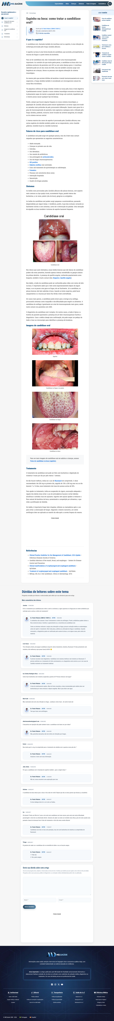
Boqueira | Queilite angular (62, 278)
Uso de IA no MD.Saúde (35, 1002)
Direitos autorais (57, 1002)
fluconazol (58, 481)
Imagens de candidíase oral (9, 29)
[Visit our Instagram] (55, 984)
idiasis (73, 566)
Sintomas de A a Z (79, 1002)
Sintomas (81, 4)
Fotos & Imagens (91, 4)
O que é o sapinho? (8, 18)
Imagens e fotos (101, 1002)
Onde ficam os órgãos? (101, 999)
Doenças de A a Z (79, 999)
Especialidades (59, 4)
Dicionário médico (101, 996)
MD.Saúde (27, 13)
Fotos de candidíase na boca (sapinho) (43, 461)
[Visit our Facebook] (52, 984)
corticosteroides (47, 157)
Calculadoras (102, 4)
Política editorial (35, 996)
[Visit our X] (58, 984)
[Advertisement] (55, 531)
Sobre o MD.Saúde (13, 996)
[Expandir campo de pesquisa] (110, 3)
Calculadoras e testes (101, 1005)
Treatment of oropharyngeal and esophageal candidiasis (48, 571)
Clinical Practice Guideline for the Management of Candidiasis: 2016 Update (55, 555)
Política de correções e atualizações (35, 999)
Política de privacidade (57, 999)
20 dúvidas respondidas (44, 33)
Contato (13, 1002)
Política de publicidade (57, 996)
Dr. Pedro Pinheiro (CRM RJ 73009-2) (51, 28)
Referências (7, 37)
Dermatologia (33, 13)
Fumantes (33, 170)
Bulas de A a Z (79, 996)
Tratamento (7, 33)
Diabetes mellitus (35, 165)
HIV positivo (34, 162)
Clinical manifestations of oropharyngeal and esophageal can (50, 566)
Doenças (73, 4)
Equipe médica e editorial (13, 999)
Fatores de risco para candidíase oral (9, 22)
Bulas (67, 4)
